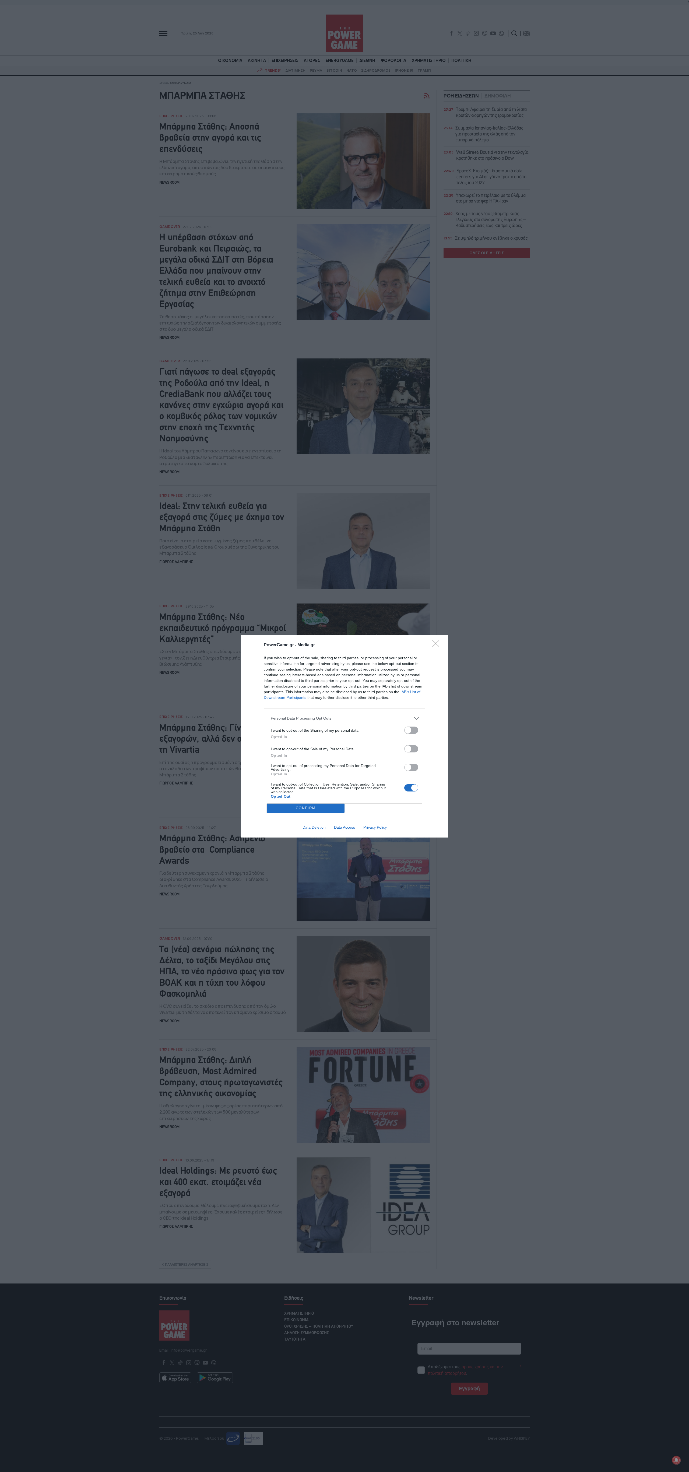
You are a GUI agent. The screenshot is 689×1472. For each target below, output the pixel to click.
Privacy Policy (375, 827)
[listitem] (344, 718)
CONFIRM (306, 808)
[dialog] (344, 736)
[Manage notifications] (676, 1460)
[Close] (438, 645)
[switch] (411, 730)
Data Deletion (314, 827)
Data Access (344, 827)
